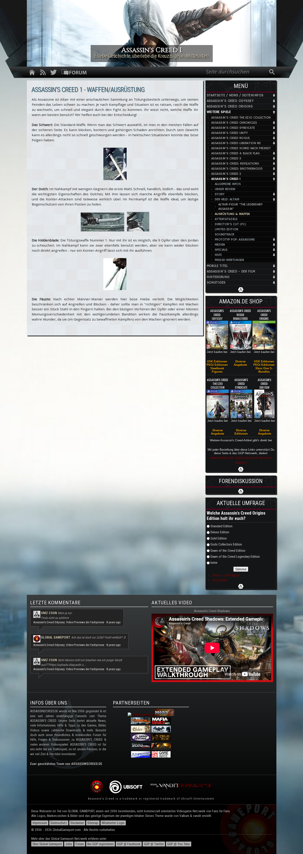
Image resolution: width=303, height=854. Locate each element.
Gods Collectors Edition (226, 544)
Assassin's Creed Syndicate (233, 128)
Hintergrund (218, 277)
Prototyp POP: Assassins (235, 239)
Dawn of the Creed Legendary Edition (235, 557)
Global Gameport (55, 637)
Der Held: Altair (227, 199)
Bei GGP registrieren (100, 844)
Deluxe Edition (220, 532)
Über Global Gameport (47, 844)
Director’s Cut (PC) (230, 224)
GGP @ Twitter (154, 844)
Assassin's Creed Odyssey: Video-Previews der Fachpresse (68, 622)
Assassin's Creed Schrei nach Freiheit (241, 148)
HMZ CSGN (49, 613)
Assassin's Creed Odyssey (230, 101)
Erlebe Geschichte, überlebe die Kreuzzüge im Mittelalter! (151, 56)
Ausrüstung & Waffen (232, 214)
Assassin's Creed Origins (230, 106)
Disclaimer (77, 823)
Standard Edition (221, 526)
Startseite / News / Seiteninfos (235, 95)
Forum (80, 844)
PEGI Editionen (217, 364)
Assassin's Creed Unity (229, 133)
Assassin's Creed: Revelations (235, 163)
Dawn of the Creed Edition (228, 551)
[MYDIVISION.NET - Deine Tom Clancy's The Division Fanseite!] (140, 723)
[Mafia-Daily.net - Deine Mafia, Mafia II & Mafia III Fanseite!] (161, 723)
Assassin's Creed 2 (226, 174)
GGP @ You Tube (178, 844)
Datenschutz (59, 823)
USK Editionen (217, 361)
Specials (221, 250)
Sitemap (92, 823)
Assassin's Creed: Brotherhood (237, 169)
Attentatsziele (226, 219)
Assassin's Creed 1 (225, 179)
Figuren (217, 371)
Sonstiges (216, 282)
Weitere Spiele (219, 112)
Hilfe (218, 255)
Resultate (220, 580)
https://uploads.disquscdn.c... (67, 665)
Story (219, 194)
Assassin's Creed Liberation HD (236, 143)
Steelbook (217, 368)
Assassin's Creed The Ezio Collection (241, 117)
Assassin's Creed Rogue (230, 138)
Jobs (68, 844)
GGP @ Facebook (128, 844)
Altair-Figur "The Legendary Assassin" (240, 206)
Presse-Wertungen (229, 260)
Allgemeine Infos (228, 184)
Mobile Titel (217, 266)
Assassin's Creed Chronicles (234, 123)
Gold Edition (219, 538)
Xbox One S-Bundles (264, 370)
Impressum (40, 823)
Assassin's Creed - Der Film (231, 271)
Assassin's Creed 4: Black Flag (235, 153)
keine (214, 563)
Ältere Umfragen (225, 575)
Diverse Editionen (241, 432)
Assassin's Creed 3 (226, 158)
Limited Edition (226, 229)
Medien (220, 245)
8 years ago (113, 622)
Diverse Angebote (240, 363)
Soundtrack (224, 234)
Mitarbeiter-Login (113, 823)
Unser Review (225, 189)
